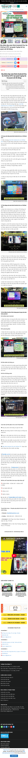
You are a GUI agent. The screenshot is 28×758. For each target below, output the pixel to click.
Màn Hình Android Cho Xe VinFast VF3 (12, 446)
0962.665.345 (5, 635)
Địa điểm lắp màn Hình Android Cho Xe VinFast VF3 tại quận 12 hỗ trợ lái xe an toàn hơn (20, 594)
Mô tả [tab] (3, 70)
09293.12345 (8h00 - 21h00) (16, 618)
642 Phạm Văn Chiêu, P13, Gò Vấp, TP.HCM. (11, 633)
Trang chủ (7, 9)
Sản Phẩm (12, 9)
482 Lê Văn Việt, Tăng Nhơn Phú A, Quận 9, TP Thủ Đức (14, 651)
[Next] (25, 24)
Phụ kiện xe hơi (6, 454)
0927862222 (5, 653)
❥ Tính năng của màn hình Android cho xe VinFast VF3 (15, 87)
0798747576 (10, 66)
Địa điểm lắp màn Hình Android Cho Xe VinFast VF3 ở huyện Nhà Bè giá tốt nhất (7, 594)
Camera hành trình (5, 747)
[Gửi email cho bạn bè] (9, 727)
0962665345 (10, 59)
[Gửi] (18, 6)
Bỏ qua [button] (16, 2)
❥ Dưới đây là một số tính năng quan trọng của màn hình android (16, 89)
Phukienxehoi (14, 467)
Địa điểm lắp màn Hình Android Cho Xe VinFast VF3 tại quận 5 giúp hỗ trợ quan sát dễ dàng (13, 84)
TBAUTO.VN (6, 749)
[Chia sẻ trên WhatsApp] (2, 727)
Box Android (11, 752)
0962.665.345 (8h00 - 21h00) (16, 614)
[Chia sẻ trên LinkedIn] (14, 727)
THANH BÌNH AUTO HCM (14, 497)
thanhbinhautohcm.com (13, 513)
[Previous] (3, 24)
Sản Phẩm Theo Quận (19, 9)
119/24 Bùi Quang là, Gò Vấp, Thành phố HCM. (12, 642)
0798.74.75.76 (5, 644)
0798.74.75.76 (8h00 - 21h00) (16, 622)
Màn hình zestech (5, 744)
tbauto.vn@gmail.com (6, 636)
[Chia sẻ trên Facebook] (4, 727)
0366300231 (10, 62)
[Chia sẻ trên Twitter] (6, 727)
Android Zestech (5, 745)
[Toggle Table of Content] (24, 81)
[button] (26, 6)
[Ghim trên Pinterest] (11, 727)
